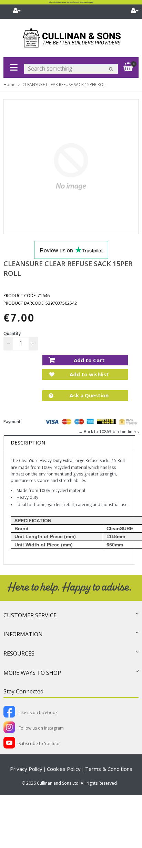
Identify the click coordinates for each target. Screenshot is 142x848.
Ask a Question (88, 395)
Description (28, 442)
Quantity (12, 333)
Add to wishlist (88, 374)
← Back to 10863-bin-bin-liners (109, 432)
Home (9, 84)
